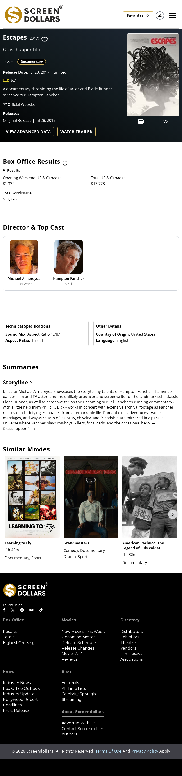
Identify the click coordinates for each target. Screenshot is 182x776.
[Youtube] (31, 610)
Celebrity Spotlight (79, 694)
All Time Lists (74, 688)
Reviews (69, 659)
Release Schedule (79, 643)
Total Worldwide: (17, 193)
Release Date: (15, 72)
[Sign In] (160, 15)
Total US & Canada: (108, 177)
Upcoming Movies (78, 637)
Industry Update (19, 694)
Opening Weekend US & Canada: (32, 177)
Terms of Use (109, 751)
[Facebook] (4, 610)
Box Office (13, 620)
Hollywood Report (20, 699)
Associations (131, 659)
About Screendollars (83, 711)
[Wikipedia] (165, 121)
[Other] (141, 121)
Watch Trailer (76, 131)
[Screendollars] (33, 13)
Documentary (32, 61)
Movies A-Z (72, 653)
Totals (8, 637)
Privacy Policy (145, 751)
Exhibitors (129, 637)
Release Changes (78, 648)
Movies (69, 620)
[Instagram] (22, 610)
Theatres (128, 643)
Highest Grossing (19, 643)
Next (172, 514)
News (8, 671)
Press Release (16, 710)
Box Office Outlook (21, 688)
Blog (66, 671)
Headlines (12, 705)
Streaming (72, 699)
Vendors (128, 648)
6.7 (13, 80)
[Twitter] (13, 609)
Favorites (136, 15)
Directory (130, 620)
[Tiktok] (41, 610)
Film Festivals (132, 653)
